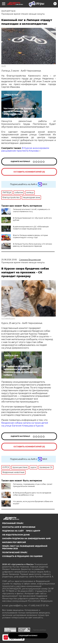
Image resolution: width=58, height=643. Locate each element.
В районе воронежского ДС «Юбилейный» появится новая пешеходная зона (31, 228)
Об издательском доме (16, 535)
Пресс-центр (33, 531)
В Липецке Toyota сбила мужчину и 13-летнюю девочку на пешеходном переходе (32, 245)
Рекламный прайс (12, 523)
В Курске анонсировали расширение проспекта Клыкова (25, 149)
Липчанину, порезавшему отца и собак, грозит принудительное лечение (32, 485)
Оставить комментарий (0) (29, 172)
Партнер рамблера (39, 630)
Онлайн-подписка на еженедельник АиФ (26, 538)
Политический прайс (14, 552)
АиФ (3, 66)
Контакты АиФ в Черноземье (18, 527)
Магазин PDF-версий (14, 542)
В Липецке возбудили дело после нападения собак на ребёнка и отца (32, 494)
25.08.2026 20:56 (9, 259)
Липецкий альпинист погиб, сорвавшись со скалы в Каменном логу (31, 210)
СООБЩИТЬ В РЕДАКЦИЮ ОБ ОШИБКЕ (22, 556)
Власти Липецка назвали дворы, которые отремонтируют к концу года (30, 236)
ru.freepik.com (8, 318)
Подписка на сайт (13, 531)
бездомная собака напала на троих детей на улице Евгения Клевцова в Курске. (24, 424)
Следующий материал (27, 636)
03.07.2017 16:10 (8, 11)
